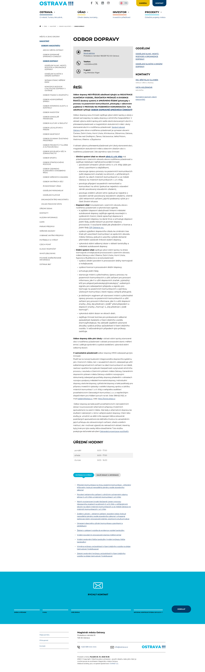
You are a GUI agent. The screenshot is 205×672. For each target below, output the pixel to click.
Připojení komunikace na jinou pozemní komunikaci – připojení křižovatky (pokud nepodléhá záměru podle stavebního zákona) (104, 487)
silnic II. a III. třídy (114, 157)
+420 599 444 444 (88, 647)
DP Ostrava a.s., (96, 227)
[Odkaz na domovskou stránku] (40, 26)
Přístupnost (44, 640)
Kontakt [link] (159, 3)
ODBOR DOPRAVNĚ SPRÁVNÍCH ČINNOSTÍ (111, 109)
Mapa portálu (44, 635)
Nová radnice (89, 53)
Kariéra (143, 3)
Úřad (45, 26)
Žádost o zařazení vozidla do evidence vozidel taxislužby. (100, 530)
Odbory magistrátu (65, 26)
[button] (51, 14)
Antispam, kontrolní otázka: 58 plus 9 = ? (148, 612)
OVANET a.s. (114, 664)
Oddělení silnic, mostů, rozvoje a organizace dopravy (147, 56)
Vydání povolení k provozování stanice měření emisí (99, 535)
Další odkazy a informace (108, 475)
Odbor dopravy (79, 26)
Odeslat (181, 609)
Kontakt (42, 646)
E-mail (45, 612)
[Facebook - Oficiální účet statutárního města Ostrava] (91, 3)
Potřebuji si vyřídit (83, 475)
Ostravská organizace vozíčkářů (114, 431)
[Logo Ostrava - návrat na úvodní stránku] (56, 5)
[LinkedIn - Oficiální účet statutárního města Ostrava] (102, 3)
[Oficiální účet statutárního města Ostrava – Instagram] (108, 3)
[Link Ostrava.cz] (153, 647)
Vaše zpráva (75, 612)
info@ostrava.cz (121, 647)
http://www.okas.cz (106, 399)
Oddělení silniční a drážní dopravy (149, 65)
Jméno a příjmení (20, 612)
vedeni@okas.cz (85, 399)
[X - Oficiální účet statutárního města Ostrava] (97, 3)
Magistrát (53, 26)
